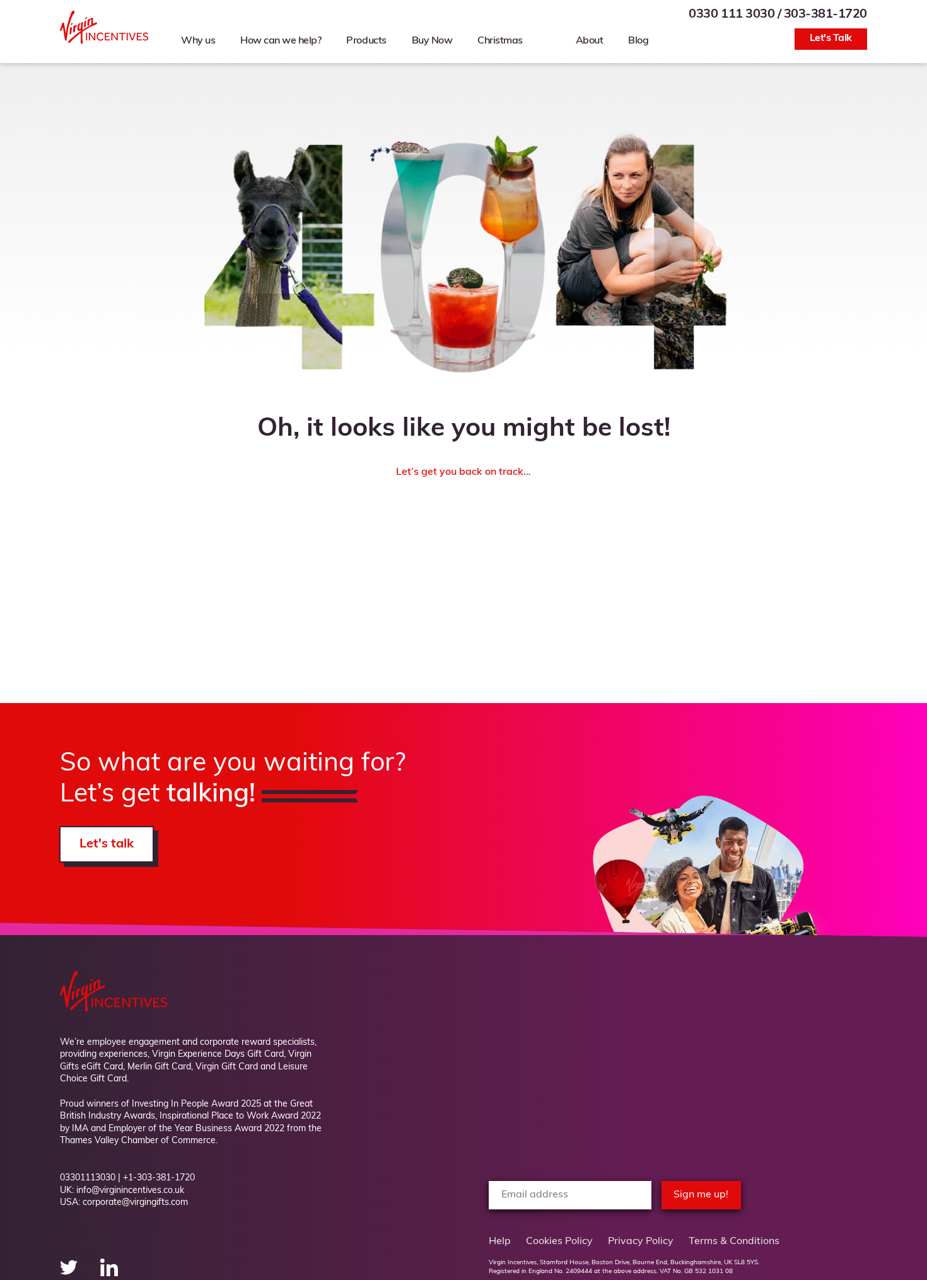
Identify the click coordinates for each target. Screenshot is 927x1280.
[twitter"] (70, 1274)
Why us (198, 41)
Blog (638, 41)
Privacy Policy (640, 1241)
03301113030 (87, 1178)
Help (500, 1241)
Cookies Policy (559, 1241)
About (589, 41)
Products (366, 41)
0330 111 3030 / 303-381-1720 (778, 14)
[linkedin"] (109, 1274)
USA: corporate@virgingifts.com (124, 1202)
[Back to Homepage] (104, 41)
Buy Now (432, 41)
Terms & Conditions (734, 1241)
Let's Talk (831, 38)
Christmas (500, 41)
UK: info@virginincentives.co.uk (122, 1191)
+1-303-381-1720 (159, 1178)
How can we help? (280, 41)
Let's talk (106, 844)
